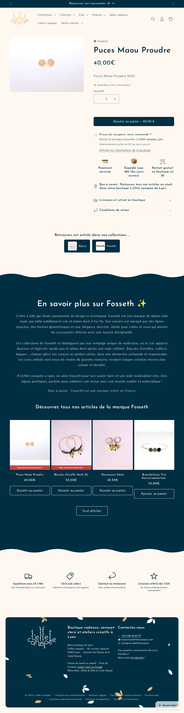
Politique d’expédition (97, 699)
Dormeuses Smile (113, 474)
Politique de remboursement (126, 695)
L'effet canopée (42, 695)
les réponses (137, 657)
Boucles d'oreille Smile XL (71, 474)
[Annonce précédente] (11, 4)
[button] (46, 15)
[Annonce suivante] (173, 4)
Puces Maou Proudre (29, 474)
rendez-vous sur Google (90, 667)
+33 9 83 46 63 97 (131, 635)
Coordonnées (152, 695)
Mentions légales (98, 695)
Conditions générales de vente (65, 699)
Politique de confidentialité (70, 695)
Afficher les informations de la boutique (125, 150)
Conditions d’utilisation (126, 699)
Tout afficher (92, 511)
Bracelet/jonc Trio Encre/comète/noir (154, 476)
